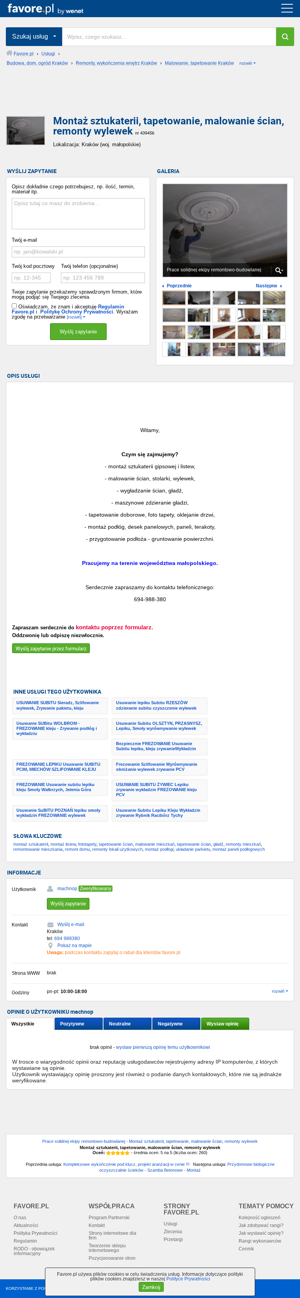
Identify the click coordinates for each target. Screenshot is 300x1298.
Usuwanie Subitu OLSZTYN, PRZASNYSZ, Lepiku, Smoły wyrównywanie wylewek (159, 726)
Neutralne (120, 1024)
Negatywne (170, 1024)
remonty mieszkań (243, 844)
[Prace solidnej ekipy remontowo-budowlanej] (174, 297)
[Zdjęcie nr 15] (274, 332)
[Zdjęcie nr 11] (174, 332)
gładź (218, 844)
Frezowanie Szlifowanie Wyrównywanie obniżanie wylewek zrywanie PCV (156, 767)
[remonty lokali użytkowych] (249, 297)
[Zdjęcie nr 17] (199, 349)
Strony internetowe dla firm (112, 1236)
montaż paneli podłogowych (238, 849)
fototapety (87, 844)
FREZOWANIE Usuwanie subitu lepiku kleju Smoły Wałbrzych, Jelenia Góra (55, 787)
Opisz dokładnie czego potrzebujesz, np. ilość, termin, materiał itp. (73, 189)
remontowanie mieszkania (37, 849)
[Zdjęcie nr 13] (224, 332)
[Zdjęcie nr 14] (249, 332)
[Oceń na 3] (118, 1153)
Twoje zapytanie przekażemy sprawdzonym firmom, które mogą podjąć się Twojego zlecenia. (77, 294)
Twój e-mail (24, 240)
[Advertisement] (150, 97)
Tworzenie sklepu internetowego (107, 1248)
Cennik (246, 1249)
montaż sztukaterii (30, 844)
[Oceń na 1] (108, 1153)
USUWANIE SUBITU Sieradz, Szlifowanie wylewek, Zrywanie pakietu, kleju (57, 705)
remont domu (77, 849)
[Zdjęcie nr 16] (174, 349)
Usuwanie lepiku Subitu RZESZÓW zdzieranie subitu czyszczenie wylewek (156, 705)
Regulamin (25, 1241)
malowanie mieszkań (155, 844)
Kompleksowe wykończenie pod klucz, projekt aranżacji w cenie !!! (126, 1164)
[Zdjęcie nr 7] (199, 315)
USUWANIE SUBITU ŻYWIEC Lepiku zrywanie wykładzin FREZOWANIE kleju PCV (156, 789)
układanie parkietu (193, 849)
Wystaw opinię (223, 1024)
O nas (20, 1217)
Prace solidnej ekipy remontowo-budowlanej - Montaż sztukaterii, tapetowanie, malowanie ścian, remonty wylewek (150, 1141)
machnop (67, 888)
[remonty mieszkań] (199, 297)
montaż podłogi (159, 849)
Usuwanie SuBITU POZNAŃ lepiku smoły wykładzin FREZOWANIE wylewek (58, 813)
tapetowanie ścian (116, 844)
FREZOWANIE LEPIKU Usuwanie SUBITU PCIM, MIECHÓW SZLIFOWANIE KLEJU (58, 767)
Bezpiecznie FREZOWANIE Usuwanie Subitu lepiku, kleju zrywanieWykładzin (156, 746)
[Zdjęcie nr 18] (224, 349)
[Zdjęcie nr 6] (174, 315)
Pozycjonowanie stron (112, 1258)
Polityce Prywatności (188, 1279)
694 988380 (67, 938)
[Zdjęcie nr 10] (274, 315)
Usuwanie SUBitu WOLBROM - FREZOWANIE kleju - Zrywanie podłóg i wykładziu (56, 728)
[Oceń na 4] (122, 1153)
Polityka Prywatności (35, 1233)
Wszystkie (22, 1024)
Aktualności (26, 1225)
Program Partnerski (109, 1217)
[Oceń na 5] (127, 1153)
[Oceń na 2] (113, 1153)
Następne (266, 286)
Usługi (170, 1224)
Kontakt (97, 1225)
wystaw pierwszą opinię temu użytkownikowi (163, 1047)
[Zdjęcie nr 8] (224, 315)
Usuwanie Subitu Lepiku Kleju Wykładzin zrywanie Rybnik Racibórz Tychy (158, 813)
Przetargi (173, 1239)
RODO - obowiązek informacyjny (34, 1251)
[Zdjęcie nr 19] (249, 349)
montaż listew (63, 844)
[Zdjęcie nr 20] (274, 349)
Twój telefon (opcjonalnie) (89, 266)
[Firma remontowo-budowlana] (224, 297)
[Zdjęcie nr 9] (249, 315)
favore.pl (54, 8)
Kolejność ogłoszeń (259, 1217)
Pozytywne (72, 1024)
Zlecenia (173, 1231)
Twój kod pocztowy (33, 266)
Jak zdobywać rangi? (261, 1225)
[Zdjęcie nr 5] (274, 297)
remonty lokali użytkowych (117, 849)
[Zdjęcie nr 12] (199, 332)
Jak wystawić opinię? (261, 1233)
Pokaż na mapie (74, 945)
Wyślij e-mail (70, 924)
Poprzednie (179, 286)
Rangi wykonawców (260, 1241)
